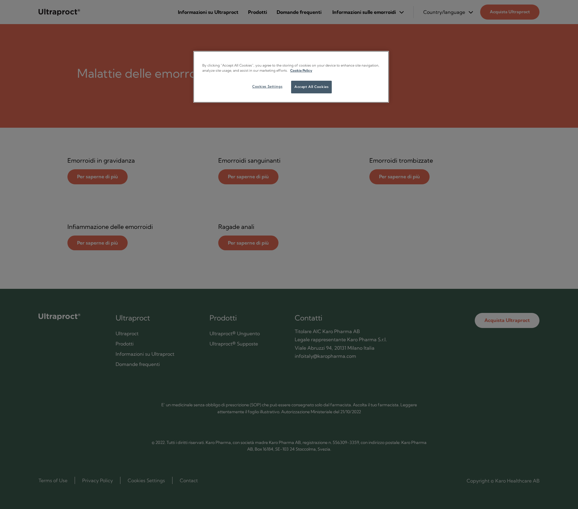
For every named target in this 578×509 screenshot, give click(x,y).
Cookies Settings (267, 86)
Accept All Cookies (311, 87)
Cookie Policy (301, 70)
